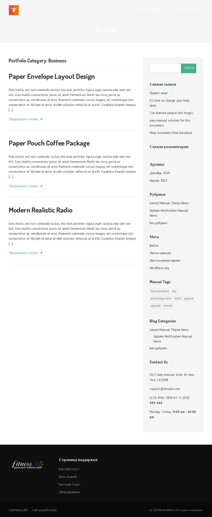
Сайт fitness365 (147, 9)
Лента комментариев (165, 260)
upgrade (156, 305)
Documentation (160, 291)
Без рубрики (158, 223)
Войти (154, 246)
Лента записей (160, 253)
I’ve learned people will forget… (172, 113)
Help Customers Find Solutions (171, 133)
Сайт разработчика (182, 9)
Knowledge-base (161, 298)
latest (177, 298)
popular (189, 298)
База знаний (68, 477)
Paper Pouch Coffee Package (49, 142)
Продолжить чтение (24, 119)
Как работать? (69, 469)
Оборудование (69, 492)
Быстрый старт (70, 484)
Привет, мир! (159, 93)
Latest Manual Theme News (169, 203)
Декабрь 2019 (160, 173)
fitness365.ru (167, 510)
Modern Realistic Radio (40, 209)
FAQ (174, 291)
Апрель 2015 (158, 180)
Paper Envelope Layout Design (52, 76)
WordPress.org (159, 268)
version (168, 305)
